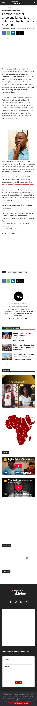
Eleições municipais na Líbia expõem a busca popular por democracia (23, 347)
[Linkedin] (13, 33)
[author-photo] (18, 301)
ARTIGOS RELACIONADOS (11, 328)
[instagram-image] (10, 558)
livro (26, 272)
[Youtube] (26, 319)
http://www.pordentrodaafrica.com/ (18, 306)
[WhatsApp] (8, 33)
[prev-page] (3, 364)
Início (3, 7)
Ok (10, 703)
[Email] (18, 33)
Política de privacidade (21, 703)
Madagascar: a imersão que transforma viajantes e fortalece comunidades (23, 357)
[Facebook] (4, 33)
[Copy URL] (22, 33)
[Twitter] (22, 319)
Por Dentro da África (9, 28)
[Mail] (18, 319)
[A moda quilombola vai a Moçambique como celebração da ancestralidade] (7, 335)
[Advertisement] (18, 124)
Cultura (11, 10)
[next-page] (6, 364)
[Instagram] (14, 319)
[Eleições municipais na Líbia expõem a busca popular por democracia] (7, 347)
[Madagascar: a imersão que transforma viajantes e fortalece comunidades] (7, 356)
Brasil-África (10, 7)
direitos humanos (17, 272)
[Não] (35, 699)
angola (9, 272)
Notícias (17, 10)
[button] (3, 2)
